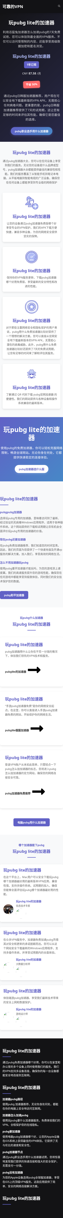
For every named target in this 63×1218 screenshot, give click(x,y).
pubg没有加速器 (13, 1172)
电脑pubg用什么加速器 (31, 822)
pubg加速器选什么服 (31, 469)
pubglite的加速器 (15, 671)
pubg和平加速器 (14, 595)
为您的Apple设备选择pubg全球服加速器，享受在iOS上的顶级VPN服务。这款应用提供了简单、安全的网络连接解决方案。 (31, 1182)
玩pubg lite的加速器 (21, 1050)
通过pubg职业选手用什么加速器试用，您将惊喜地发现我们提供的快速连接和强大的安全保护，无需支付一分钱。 (31, 1161)
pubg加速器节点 (13, 1152)
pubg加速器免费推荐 (18, 793)
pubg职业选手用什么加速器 (31, 131)
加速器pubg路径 (13, 1099)
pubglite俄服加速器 (17, 730)
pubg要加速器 (11, 1131)
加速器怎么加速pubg (15, 1115)
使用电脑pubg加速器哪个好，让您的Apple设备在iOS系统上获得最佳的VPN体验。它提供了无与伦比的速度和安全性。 (31, 1141)
